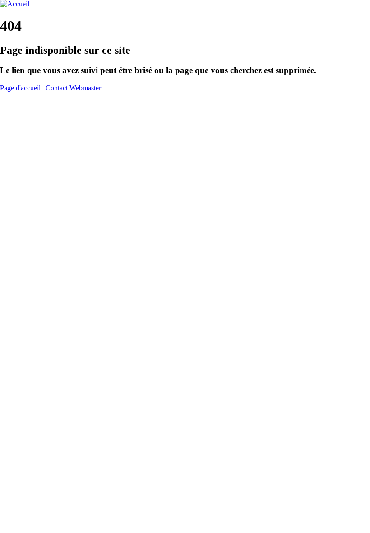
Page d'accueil (20, 88)
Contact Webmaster (73, 88)
